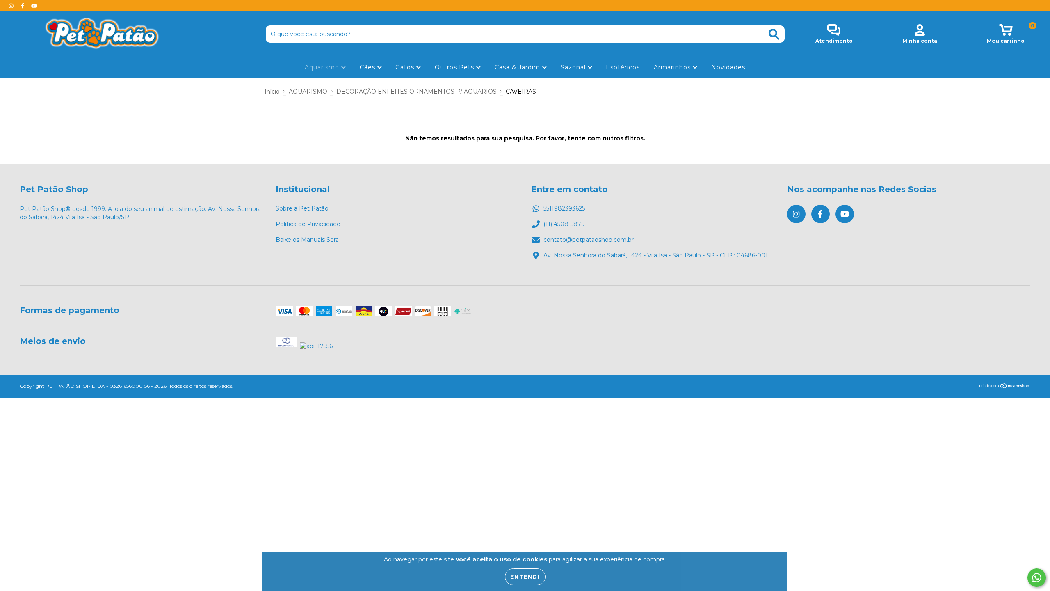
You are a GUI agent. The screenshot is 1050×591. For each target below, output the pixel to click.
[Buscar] (774, 34)
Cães (368, 67)
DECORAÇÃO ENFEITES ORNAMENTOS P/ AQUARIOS (416, 91)
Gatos (405, 67)
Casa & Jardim (518, 67)
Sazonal (574, 67)
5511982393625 (564, 208)
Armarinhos (673, 67)
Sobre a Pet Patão (302, 208)
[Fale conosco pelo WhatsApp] (1036, 577)
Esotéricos (623, 67)
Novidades (728, 67)
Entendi (525, 577)
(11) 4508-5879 (564, 224)
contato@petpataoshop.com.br (588, 239)
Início (272, 91)
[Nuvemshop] (1004, 387)
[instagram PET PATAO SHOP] (12, 5)
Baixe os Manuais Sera (307, 239)
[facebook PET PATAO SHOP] (23, 5)
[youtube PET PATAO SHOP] (34, 5)
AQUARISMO (308, 91)
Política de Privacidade (308, 224)
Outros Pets (455, 67)
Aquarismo (323, 67)
